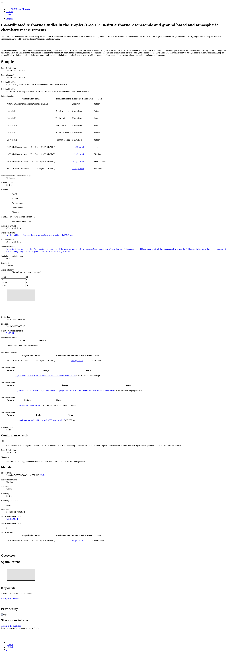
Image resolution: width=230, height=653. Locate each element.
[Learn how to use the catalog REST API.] (6, 649)
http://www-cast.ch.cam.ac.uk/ (27, 405)
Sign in (10, 18)
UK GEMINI (12, 519)
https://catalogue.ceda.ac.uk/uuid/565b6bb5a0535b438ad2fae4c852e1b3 (45, 375)
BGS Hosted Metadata (20, 9)
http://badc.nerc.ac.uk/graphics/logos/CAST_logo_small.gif (40, 420)
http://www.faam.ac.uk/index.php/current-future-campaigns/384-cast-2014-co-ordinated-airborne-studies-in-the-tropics (64, 390)
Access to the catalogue (11, 626)
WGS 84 (10, 333)
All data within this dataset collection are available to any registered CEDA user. (39, 235)
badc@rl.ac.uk (78, 147)
